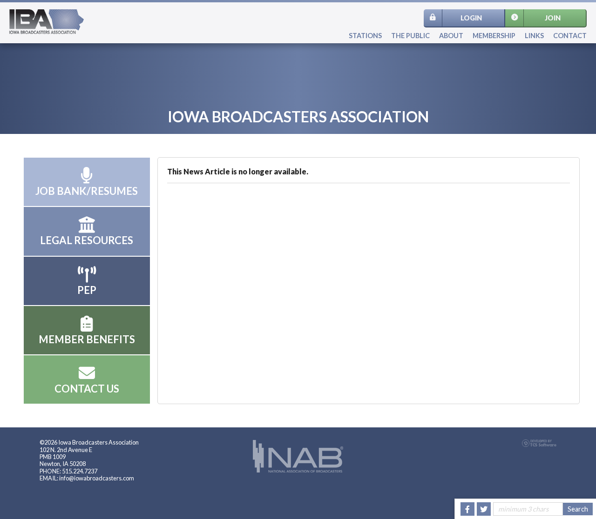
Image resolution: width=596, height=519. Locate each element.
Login (471, 18)
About (451, 36)
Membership (494, 36)
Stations (365, 36)
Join (553, 18)
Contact (570, 36)
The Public (410, 36)
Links (534, 36)
